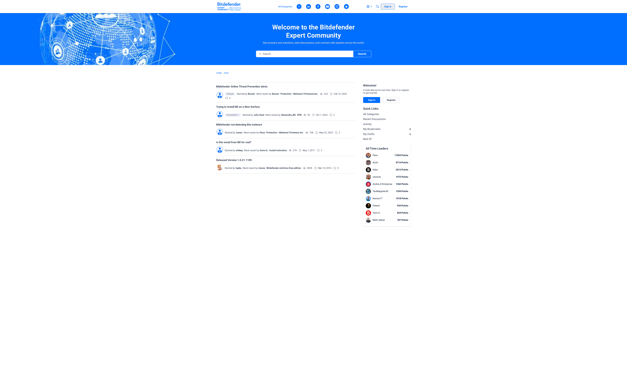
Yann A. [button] (376, 212)
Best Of (367, 139)
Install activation (278, 150)
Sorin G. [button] (264, 150)
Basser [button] (251, 93)
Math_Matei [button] (379, 220)
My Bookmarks (387, 129)
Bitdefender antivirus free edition (283, 168)
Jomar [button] (239, 132)
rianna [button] (261, 168)
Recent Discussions (374, 119)
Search (362, 53)
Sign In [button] (371, 100)
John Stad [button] (259, 115)
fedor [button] (375, 169)
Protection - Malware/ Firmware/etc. (299, 93)
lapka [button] (238, 168)
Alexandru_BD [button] (288, 115)
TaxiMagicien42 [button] (380, 191)
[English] (229, 6)
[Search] (377, 6)
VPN (299, 115)
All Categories (371, 114)
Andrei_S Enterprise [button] (382, 184)
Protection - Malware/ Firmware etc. (285, 132)
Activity (367, 124)
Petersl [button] (376, 205)
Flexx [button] (262, 132)
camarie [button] (377, 177)
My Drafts (387, 134)
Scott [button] (375, 162)
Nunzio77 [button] (377, 198)
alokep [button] (239, 150)
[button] (220, 95)
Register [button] (391, 100)
